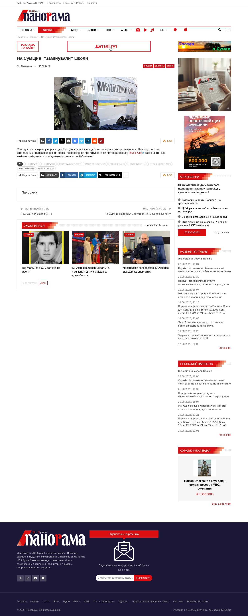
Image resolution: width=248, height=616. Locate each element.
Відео (66, 601)
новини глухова (48, 164)
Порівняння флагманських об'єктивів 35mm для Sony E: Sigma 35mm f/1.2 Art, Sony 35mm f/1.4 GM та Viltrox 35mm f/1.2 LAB (204, 309)
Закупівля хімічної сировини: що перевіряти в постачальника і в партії (204, 337)
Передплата (54, 3)
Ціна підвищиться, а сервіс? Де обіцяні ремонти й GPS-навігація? (203, 223)
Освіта (170, 66)
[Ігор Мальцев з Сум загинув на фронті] (45, 247)
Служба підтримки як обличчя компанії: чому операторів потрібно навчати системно (204, 270)
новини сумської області (95, 164)
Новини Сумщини (136, 164)
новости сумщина (26, 168)
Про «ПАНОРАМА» (73, 3)
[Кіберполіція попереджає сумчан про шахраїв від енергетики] (146, 247)
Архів (124, 30)
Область (159, 66)
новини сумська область (69, 164)
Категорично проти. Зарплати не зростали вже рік (199, 201)
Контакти (92, 3)
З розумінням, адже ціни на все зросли (204, 216)
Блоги (92, 30)
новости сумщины (46, 168)
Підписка (123, 601)
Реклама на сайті (197, 601)
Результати (221, 232)
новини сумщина (117, 164)
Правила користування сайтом (150, 601)
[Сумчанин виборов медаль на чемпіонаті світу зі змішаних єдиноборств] (95, 247)
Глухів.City (135, 152)
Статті (46, 601)
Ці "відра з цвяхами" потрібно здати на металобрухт (203, 210)
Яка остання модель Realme (195, 258)
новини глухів (31, 164)
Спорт (110, 30)
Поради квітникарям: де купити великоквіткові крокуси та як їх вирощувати (203, 282)
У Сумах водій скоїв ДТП (36, 213)
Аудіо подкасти (152, 30)
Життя (74, 30)
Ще (162, 30)
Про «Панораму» (104, 601)
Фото (57, 601)
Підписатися (143, 577)
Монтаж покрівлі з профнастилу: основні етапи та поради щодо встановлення (202, 295)
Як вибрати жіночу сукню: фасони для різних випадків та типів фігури (200, 324)
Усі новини (225, 347)
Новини (47, 30)
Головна (26, 30)
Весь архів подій (221, 503)
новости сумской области (159, 164)
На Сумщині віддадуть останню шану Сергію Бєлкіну (138, 213)
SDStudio (226, 610)
